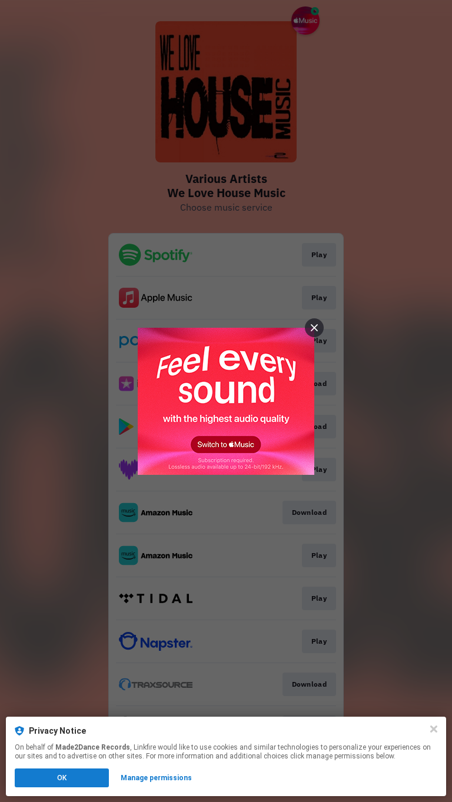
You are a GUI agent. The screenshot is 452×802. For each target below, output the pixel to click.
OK (62, 778)
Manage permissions (156, 778)
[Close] (433, 729)
